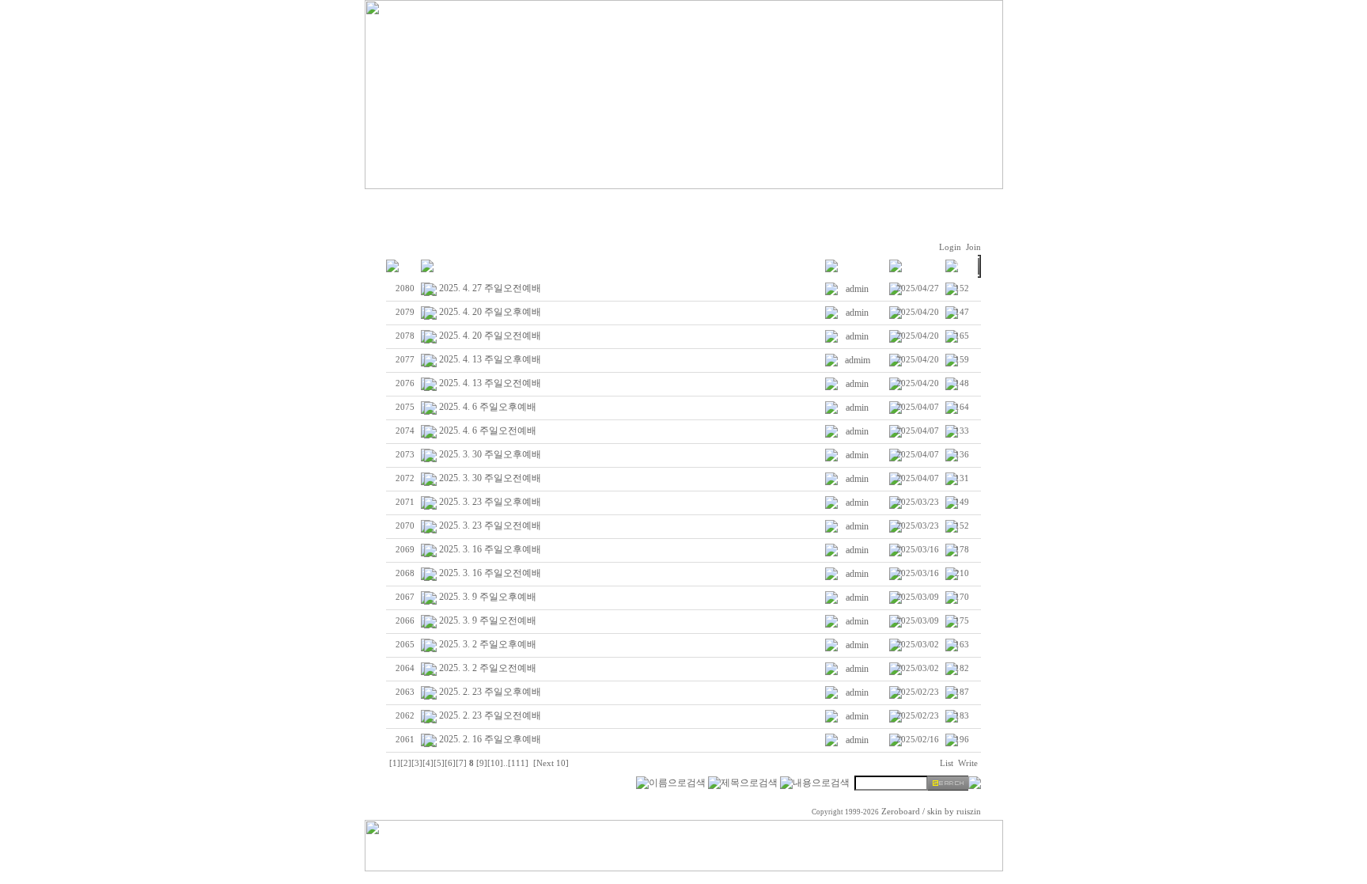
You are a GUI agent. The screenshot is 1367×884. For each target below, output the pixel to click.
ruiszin (968, 811)
